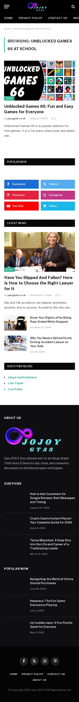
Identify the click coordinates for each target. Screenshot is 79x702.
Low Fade (15, 389)
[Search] (73, 6)
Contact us (57, 18)
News (9, 269)
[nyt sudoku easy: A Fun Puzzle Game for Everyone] (15, 628)
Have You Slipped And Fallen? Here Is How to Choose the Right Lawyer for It (38, 283)
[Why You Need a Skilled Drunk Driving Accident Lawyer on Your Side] (15, 343)
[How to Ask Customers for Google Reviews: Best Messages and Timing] (15, 499)
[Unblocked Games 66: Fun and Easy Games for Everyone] (39, 80)
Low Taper (16, 383)
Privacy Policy (31, 18)
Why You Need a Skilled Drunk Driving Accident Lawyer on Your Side (51, 342)
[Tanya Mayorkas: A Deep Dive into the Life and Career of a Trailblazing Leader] (15, 545)
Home (8, 18)
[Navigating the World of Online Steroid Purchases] (15, 584)
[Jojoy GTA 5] (39, 6)
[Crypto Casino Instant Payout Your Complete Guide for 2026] (15, 523)
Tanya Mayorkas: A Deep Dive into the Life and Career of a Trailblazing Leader (50, 544)
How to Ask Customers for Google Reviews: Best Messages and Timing (52, 498)
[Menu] (6, 6)
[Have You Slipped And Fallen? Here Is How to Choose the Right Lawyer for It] (39, 252)
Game (9, 98)
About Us (40, 680)
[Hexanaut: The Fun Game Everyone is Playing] (15, 606)
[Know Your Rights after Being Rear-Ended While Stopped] (15, 323)
